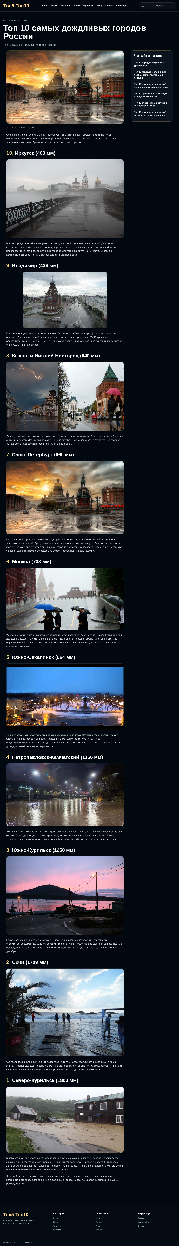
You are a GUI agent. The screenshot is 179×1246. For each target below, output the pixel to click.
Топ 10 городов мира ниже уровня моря (149, 64)
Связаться (142, 1226)
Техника (65, 5)
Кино (45, 5)
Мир (99, 5)
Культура (121, 5)
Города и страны (19, 20)
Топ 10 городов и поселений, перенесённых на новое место (151, 85)
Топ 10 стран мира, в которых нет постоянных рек (150, 104)
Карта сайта (143, 1222)
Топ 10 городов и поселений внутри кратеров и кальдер (150, 113)
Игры (54, 5)
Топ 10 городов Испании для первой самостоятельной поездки (150, 74)
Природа (88, 5)
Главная (6, 20)
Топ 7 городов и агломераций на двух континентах (151, 95)
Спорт (109, 5)
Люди (76, 5)
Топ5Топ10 (16, 5)
